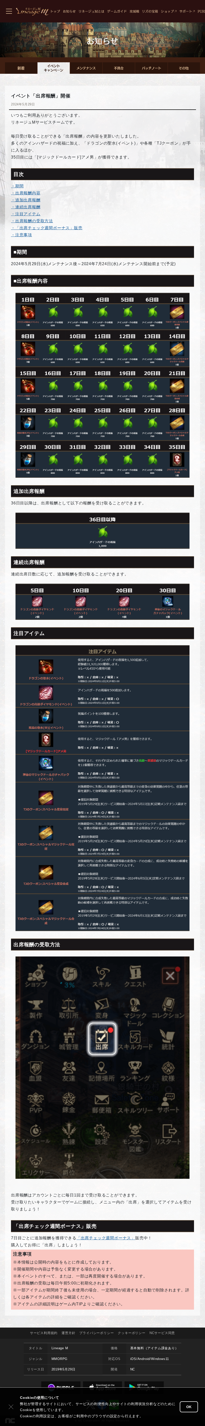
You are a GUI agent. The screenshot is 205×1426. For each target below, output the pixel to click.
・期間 (17, 186)
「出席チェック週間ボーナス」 (105, 1238)
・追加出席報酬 (25, 200)
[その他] (184, 68)
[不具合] (119, 68)
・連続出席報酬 (25, 207)
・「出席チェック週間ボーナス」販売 (46, 228)
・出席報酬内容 (25, 193)
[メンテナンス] (86, 68)
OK (189, 1407)
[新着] (21, 68)
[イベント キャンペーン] (54, 68)
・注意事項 (21, 235)
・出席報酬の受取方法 (32, 221)
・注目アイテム (25, 214)
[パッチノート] (151, 68)
